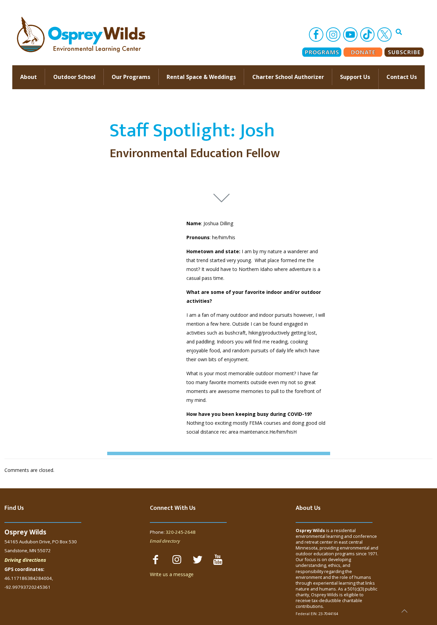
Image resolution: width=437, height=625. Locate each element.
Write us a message (172, 574)
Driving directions (25, 559)
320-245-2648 (181, 532)
